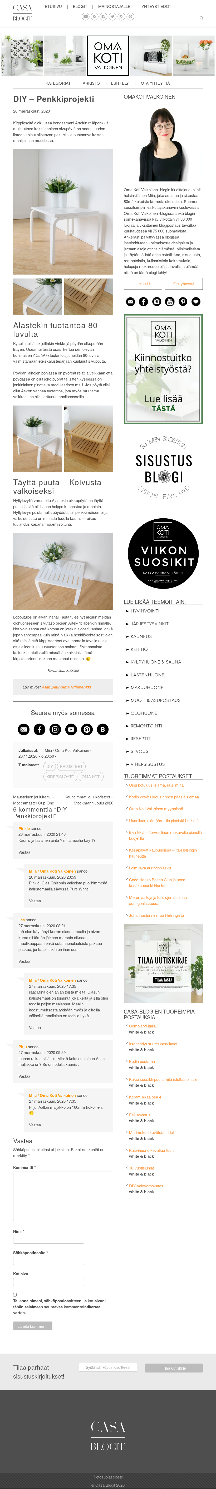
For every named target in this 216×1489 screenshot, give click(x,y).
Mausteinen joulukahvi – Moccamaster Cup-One (34, 800)
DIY (49, 766)
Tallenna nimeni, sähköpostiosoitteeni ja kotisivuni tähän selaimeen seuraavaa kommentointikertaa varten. (59, 1306)
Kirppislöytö (60, 776)
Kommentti (24, 1167)
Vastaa (24, 852)
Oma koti (91, 776)
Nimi (18, 1231)
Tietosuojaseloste (108, 1477)
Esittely (120, 83)
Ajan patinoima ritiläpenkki (66, 687)
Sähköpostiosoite (30, 1252)
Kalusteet (71, 766)
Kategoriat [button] (58, 83)
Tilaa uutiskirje (174, 1368)
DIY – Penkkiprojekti (53, 98)
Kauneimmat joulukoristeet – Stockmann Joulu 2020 (89, 800)
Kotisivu (20, 1274)
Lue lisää (143, 283)
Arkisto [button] (91, 83)
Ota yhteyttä (155, 83)
